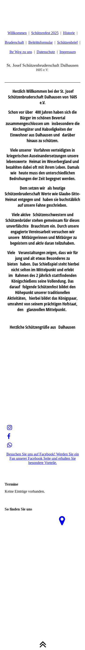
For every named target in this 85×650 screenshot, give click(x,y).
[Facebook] (8, 436)
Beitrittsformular (40, 42)
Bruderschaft (14, 42)
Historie (69, 33)
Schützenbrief (67, 42)
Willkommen (17, 33)
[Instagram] (9, 428)
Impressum (68, 52)
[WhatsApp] (9, 445)
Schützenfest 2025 (45, 33)
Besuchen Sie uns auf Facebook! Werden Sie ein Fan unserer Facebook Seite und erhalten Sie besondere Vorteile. (42, 458)
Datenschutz (46, 52)
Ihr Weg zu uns (20, 52)
